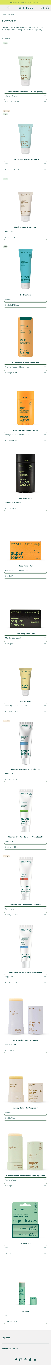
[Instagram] (20, 1359)
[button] (3, 8)
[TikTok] (30, 1359)
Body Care (12, 14)
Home (4, 14)
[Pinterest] (25, 1359)
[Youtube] (35, 1359)
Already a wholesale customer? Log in (24, 2)
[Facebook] (16, 1359)
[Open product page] (25, 336)
